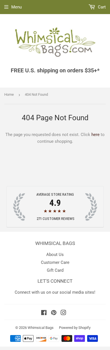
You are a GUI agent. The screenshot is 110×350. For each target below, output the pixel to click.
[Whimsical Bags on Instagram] (63, 313)
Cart (101, 7)
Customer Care (55, 262)
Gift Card (55, 270)
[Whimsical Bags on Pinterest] (54, 313)
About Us (55, 254)
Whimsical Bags (41, 328)
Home (9, 94)
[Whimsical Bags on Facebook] (44, 313)
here (95, 134)
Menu (16, 7)
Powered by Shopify (75, 328)
